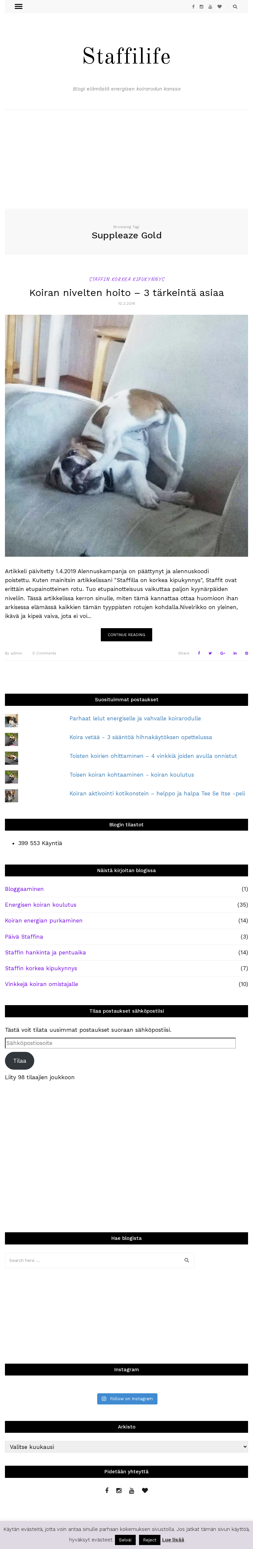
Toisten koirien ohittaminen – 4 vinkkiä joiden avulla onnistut (153, 756)
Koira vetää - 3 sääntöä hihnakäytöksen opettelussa (141, 737)
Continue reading (126, 634)
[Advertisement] (126, 159)
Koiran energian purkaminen (44, 920)
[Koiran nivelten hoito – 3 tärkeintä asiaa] (126, 436)
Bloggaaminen (24, 889)
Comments (44, 653)
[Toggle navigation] (18, 6)
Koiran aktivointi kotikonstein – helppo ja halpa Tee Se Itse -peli (157, 793)
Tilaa (19, 1060)
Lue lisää (173, 1540)
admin (13, 653)
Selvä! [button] (125, 1539)
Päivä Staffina (24, 936)
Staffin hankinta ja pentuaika (45, 952)
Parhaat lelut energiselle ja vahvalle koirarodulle (135, 718)
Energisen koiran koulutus (40, 904)
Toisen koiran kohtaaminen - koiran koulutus (132, 774)
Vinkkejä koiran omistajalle (41, 984)
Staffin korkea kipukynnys (126, 279)
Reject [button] (149, 1539)
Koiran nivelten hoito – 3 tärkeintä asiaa (126, 292)
